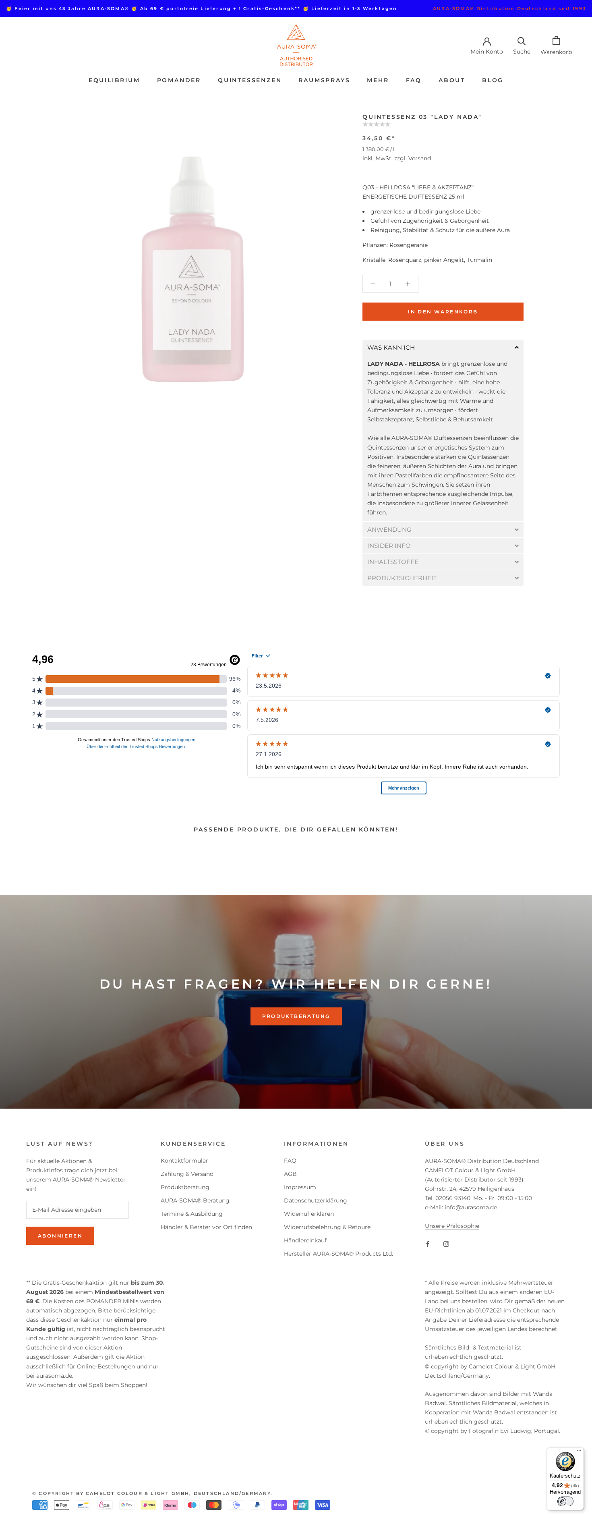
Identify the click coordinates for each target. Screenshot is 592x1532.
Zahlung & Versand (187, 1174)
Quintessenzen (250, 80)
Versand (419, 158)
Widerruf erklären (309, 1213)
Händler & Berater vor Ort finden (206, 1227)
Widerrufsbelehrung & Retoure (327, 1227)
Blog (492, 80)
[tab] (443, 347)
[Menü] (579, 1452)
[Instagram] (446, 1243)
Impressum (300, 1187)
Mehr (378, 80)
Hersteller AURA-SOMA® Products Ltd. (338, 1253)
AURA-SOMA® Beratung (195, 1200)
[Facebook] (428, 1243)
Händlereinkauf (305, 1240)
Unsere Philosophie (452, 1225)
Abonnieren (60, 1236)
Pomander (179, 80)
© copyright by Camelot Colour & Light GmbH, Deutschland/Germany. (152, 1493)
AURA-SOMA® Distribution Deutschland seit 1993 (509, 8)
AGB (290, 1174)
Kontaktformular (184, 1160)
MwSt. (384, 158)
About (452, 80)
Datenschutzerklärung (315, 1200)
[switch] (565, 1501)
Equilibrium (114, 80)
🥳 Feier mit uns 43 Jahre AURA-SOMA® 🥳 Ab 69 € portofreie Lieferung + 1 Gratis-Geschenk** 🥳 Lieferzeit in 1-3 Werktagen (201, 8)
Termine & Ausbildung (192, 1213)
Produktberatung (296, 1016)
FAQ (414, 80)
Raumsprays (324, 80)
